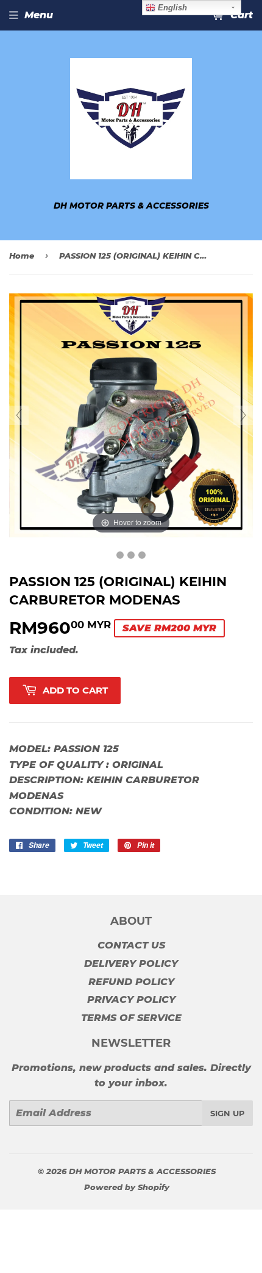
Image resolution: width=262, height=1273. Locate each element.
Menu (38, 15)
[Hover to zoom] (131, 415)
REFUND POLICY (131, 982)
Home (21, 255)
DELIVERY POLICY (131, 963)
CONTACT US (131, 945)
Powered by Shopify (126, 1187)
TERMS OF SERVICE (131, 1018)
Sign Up (227, 1113)
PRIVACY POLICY (131, 999)
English (171, 7)
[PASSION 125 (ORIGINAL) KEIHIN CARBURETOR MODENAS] (120, 555)
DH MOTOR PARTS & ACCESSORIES (142, 1171)
